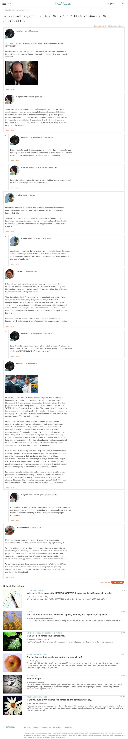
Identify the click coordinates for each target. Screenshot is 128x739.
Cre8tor (19, 195)
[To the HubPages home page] (10, 727)
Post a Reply (117, 582)
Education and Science (35, 590)
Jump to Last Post (99, 26)
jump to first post (105, 582)
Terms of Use (46, 727)
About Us (27, 727)
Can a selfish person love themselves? (46, 636)
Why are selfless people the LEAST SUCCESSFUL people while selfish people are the (69, 593)
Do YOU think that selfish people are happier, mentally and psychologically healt (67, 614)
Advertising (68, 727)
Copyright (36, 727)
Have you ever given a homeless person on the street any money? (59, 700)
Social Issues (32, 675)
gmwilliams (20, 31)
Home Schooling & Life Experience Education (44, 633)
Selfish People (34, 678)
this (52, 137)
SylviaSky (20, 271)
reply (7, 89)
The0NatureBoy (22, 527)
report (12, 89)
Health (29, 611)
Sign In (111, 3)
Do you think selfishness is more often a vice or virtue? (54, 657)
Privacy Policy (57, 727)
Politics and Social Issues (37, 654)
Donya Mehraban (22, 97)
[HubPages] (63, 4)
